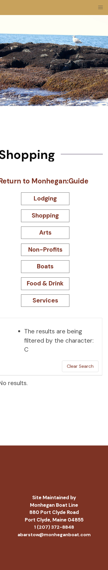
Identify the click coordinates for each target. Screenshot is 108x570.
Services (45, 300)
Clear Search (80, 366)
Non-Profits (45, 250)
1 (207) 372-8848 (54, 527)
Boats (45, 266)
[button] (100, 7)
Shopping (45, 215)
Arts (45, 233)
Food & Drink (45, 283)
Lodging (45, 198)
